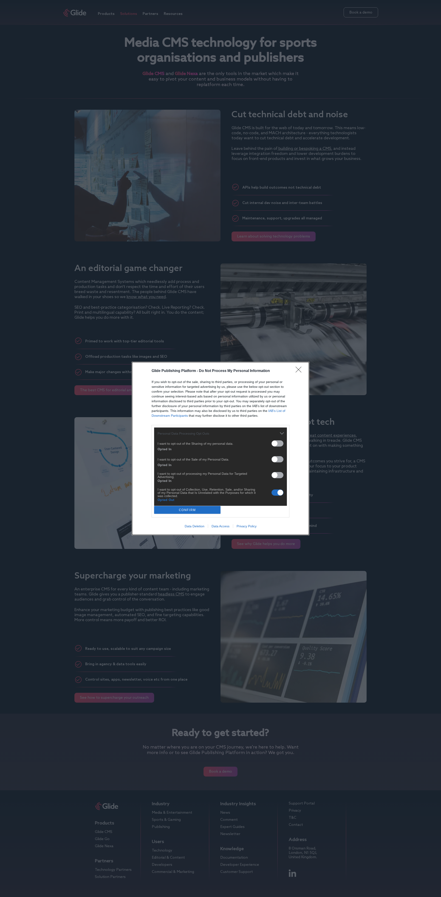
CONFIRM (187, 510)
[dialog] (220, 448)
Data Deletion (194, 526)
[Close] (300, 371)
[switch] (277, 443)
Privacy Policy (247, 526)
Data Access (220, 526)
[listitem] (220, 433)
